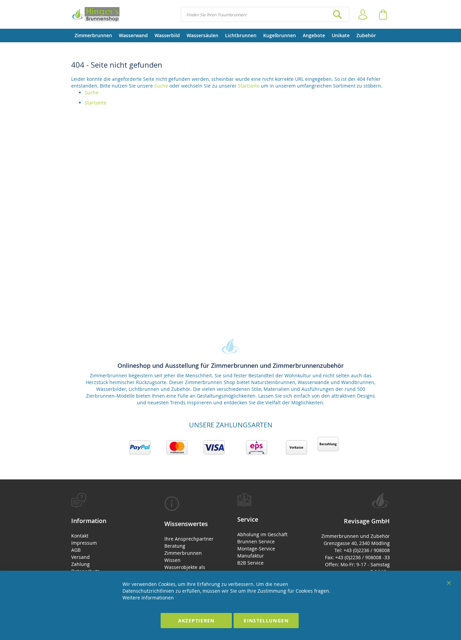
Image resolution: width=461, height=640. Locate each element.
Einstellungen (266, 620)
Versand (80, 557)
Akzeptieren (196, 620)
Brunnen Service (256, 541)
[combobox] (265, 14)
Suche (161, 85)
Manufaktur (250, 555)
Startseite (249, 85)
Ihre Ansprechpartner (189, 539)
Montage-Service (256, 548)
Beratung (174, 546)
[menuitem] (93, 35)
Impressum (84, 543)
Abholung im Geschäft (262, 534)
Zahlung (80, 564)
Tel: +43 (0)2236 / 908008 (362, 550)
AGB (76, 550)
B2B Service (250, 563)
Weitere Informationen (148, 597)
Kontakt (79, 535)
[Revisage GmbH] (95, 14)
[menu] (230, 35)
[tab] (106, 537)
